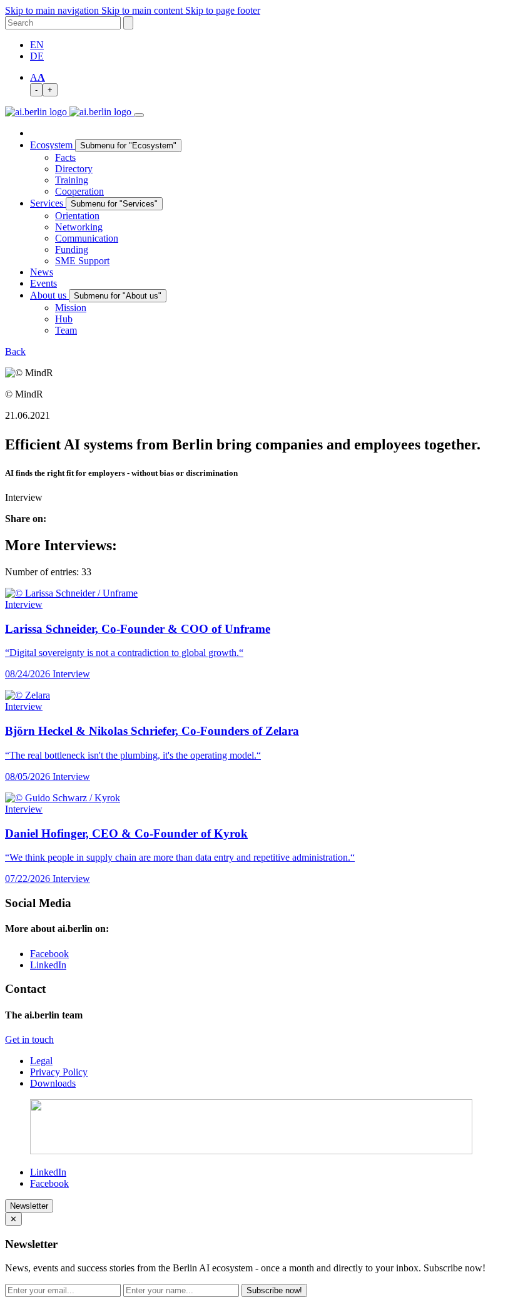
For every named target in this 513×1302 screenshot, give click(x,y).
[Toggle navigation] (139, 115)
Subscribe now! (274, 1290)
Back (15, 351)
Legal (41, 1060)
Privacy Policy (59, 1072)
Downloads (53, 1083)
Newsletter (29, 1206)
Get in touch (29, 1039)
